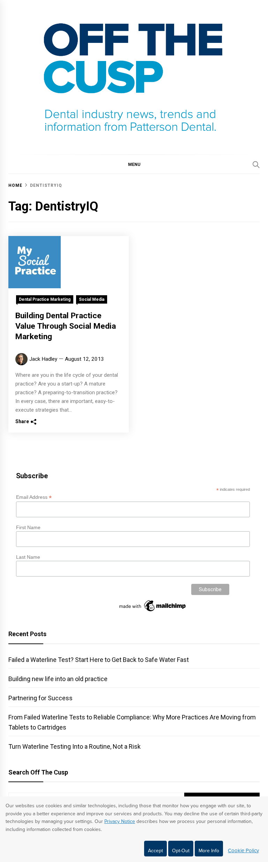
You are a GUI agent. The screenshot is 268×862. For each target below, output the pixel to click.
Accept (155, 851)
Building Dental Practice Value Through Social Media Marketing (65, 326)
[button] (134, 164)
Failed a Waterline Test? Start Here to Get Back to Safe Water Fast (98, 659)
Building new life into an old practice (57, 678)
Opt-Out (180, 851)
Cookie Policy (243, 850)
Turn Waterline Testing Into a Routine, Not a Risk (74, 746)
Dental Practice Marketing (44, 299)
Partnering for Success (40, 698)
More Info (209, 851)
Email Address (34, 497)
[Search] (256, 164)
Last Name (28, 557)
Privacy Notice (119, 821)
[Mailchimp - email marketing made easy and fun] (152, 611)
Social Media (91, 299)
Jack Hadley (43, 359)
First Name (28, 527)
